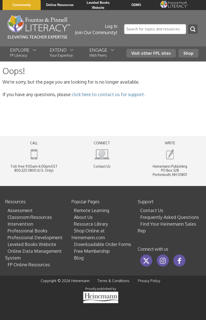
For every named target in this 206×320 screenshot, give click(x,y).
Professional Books (27, 230)
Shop (188, 53)
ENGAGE (99, 52)
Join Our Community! (96, 32)
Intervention (20, 224)
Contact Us (102, 166)
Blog (79, 258)
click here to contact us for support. (108, 94)
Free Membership (92, 251)
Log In (111, 26)
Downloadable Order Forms (102, 244)
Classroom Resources (30, 217)
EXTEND (61, 52)
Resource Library (91, 224)
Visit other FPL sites (151, 53)
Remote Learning (91, 210)
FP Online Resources (29, 264)
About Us (83, 217)
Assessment (20, 210)
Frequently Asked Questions (169, 217)
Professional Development (35, 237)
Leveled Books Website (32, 244)
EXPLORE (21, 52)
